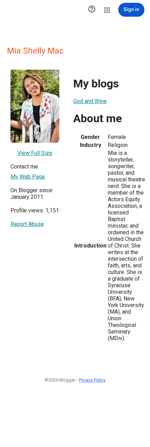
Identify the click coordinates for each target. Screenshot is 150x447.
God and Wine (90, 101)
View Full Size (34, 153)
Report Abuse (27, 224)
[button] (91, 9)
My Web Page (27, 176)
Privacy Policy (92, 380)
